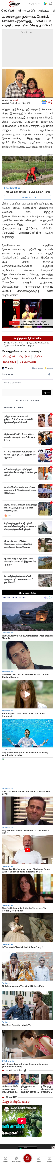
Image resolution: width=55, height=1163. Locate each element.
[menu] (4, 4)
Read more (14, 323)
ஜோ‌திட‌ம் (24, 356)
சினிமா (38, 356)
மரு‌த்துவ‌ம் (9, 362)
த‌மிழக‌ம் (43, 10)
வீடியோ (11, 1097)
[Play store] (45, 3)
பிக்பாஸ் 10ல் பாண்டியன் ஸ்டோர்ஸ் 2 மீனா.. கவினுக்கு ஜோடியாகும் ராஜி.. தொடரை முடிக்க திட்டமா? (10, 1089)
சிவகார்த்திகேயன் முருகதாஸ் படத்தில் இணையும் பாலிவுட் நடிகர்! (26, 344)
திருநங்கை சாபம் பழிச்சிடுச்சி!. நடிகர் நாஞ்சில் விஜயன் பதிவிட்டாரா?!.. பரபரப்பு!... (30, 1089)
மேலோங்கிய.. (28, 362)
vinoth (16, 100)
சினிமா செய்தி (16, 1070)
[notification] (50, 3)
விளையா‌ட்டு (26, 10)
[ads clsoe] (53, 1147)
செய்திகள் (8, 10)
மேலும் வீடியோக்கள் (16, 1102)
